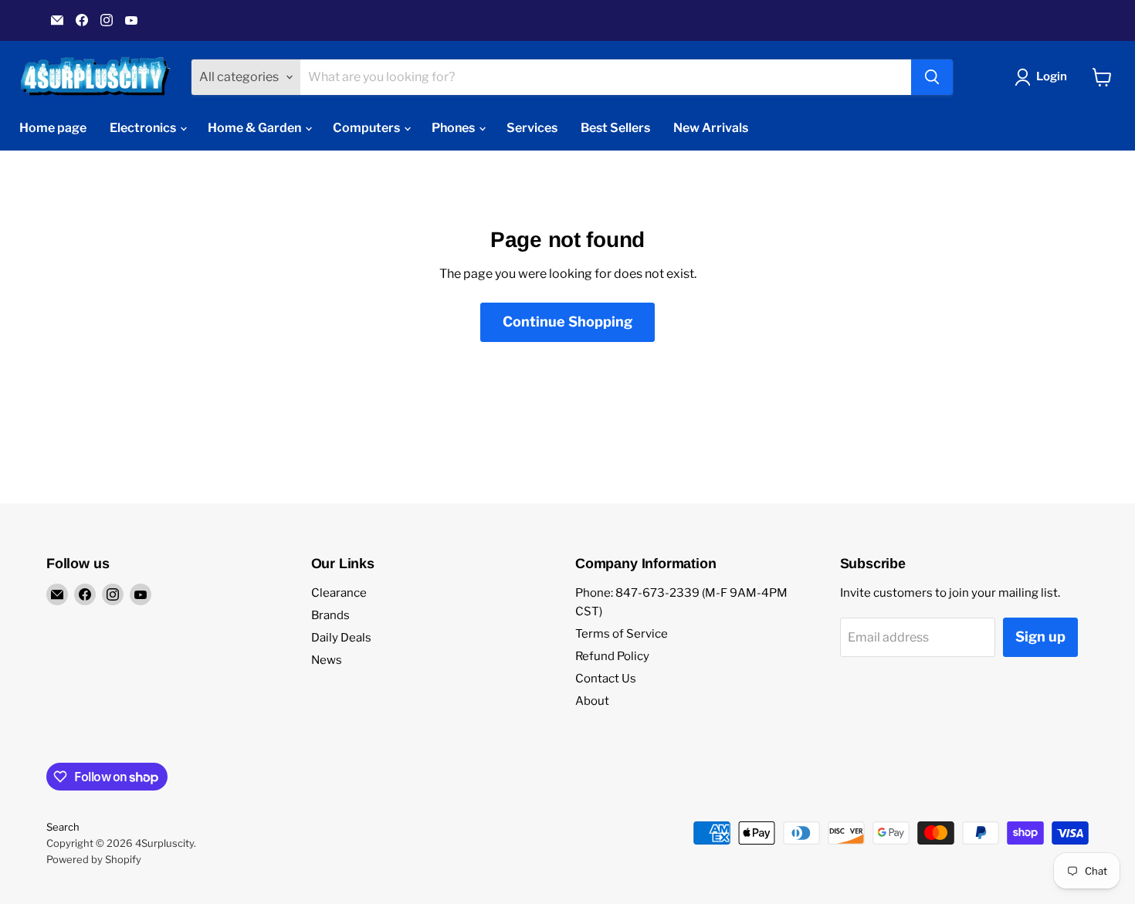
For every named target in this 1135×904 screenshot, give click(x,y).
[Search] (932, 77)
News (326, 660)
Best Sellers (615, 127)
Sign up (1040, 636)
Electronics (144, 127)
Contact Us (605, 679)
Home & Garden (255, 127)
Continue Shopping (567, 321)
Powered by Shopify (93, 859)
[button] (1044, 77)
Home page (52, 127)
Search (63, 827)
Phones (454, 127)
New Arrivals (710, 127)
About (592, 701)
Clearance (339, 593)
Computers (367, 127)
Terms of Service (621, 634)
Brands (330, 615)
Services (532, 127)
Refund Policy (612, 656)
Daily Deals (341, 638)
